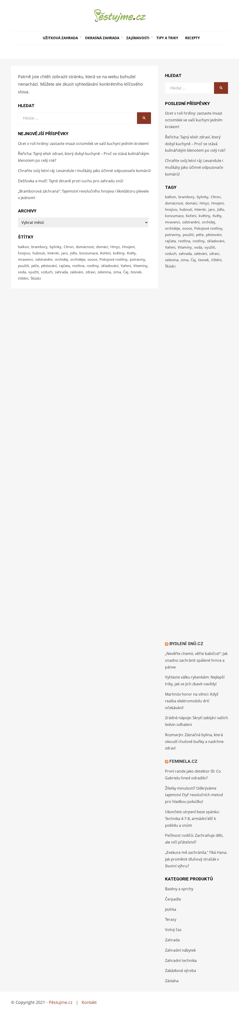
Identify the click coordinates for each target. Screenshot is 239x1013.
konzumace (88, 253)
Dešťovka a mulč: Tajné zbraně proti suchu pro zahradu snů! (70, 180)
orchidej (61, 259)
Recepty (192, 37)
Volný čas (173, 929)
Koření (105, 253)
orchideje (77, 259)
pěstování (49, 265)
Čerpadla (173, 899)
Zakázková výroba (180, 970)
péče (35, 265)
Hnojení (128, 246)
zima (117, 272)
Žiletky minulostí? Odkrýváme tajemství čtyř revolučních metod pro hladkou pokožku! (194, 795)
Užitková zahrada (60, 37)
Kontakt (89, 1002)
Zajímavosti (137, 37)
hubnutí (38, 253)
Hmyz (115, 246)
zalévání (76, 272)
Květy (131, 253)
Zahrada (172, 940)
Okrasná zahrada (102, 37)
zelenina (104, 272)
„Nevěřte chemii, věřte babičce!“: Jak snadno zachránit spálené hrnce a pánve (196, 660)
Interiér (53, 253)
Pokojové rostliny (113, 259)
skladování (109, 265)
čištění (23, 278)
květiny (119, 253)
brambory (39, 246)
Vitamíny (140, 265)
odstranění (44, 259)
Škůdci (36, 278)
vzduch (47, 272)
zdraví (90, 272)
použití (23, 265)
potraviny (137, 259)
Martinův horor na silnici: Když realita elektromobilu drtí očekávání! (191, 701)
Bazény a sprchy (179, 888)
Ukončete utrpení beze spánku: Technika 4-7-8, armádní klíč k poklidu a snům (192, 818)
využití (33, 272)
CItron (69, 246)
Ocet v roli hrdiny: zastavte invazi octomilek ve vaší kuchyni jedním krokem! (83, 143)
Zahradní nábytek (180, 950)
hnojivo (24, 253)
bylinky (55, 246)
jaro (64, 253)
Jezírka (170, 909)
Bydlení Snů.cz (186, 643)
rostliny (93, 265)
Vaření (126, 265)
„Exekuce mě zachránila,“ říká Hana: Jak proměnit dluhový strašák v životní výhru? (196, 859)
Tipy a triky (167, 37)
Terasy (170, 919)
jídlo (73, 253)
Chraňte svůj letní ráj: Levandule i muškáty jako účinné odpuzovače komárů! (84, 170)
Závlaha (172, 980)
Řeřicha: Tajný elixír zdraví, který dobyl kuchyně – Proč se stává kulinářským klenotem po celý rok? (195, 143)
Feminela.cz (183, 761)
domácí (102, 246)
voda (22, 272)
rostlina (78, 265)
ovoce (92, 259)
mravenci (25, 259)
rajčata (64, 265)
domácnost (85, 246)
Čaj (125, 272)
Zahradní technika (181, 960)
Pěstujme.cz (60, 1002)
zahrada (61, 272)
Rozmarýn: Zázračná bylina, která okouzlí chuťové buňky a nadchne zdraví (194, 741)
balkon (23, 246)
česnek (135, 272)
